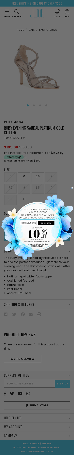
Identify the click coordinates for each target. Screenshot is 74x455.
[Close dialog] (72, 188)
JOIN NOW (46, 223)
